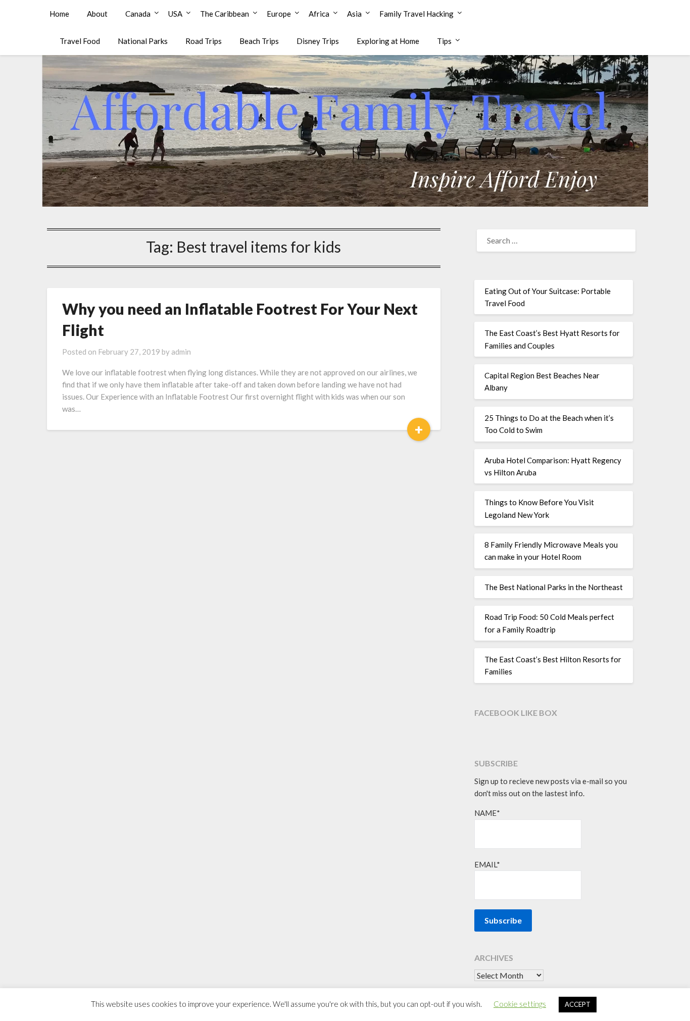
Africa (319, 13)
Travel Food (80, 40)
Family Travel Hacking (416, 13)
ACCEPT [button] (577, 1004)
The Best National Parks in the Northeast (553, 587)
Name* (487, 812)
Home (59, 13)
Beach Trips (259, 40)
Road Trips (203, 40)
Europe (279, 13)
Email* (487, 864)
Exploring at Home (388, 40)
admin (181, 351)
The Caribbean (224, 13)
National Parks (143, 40)
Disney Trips (318, 40)
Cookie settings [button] (520, 1003)
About (97, 13)
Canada (138, 13)
